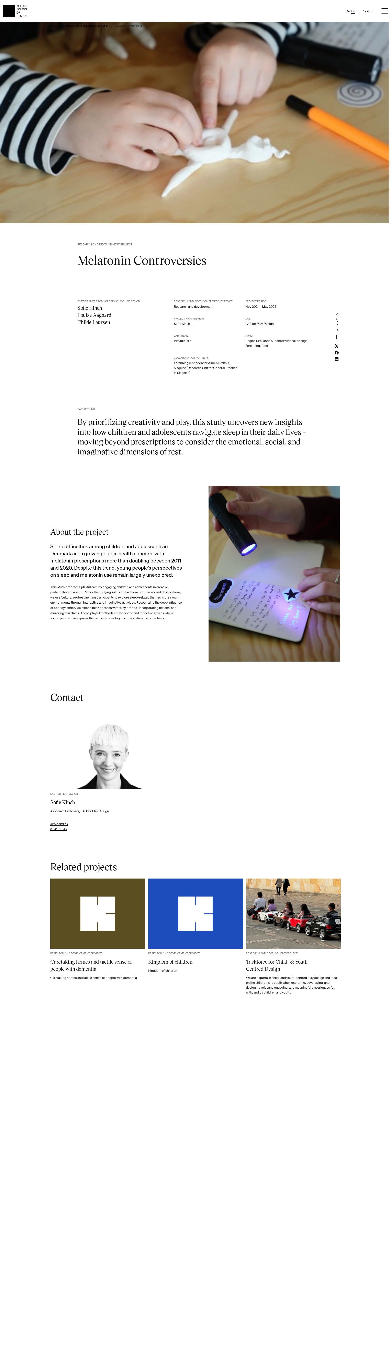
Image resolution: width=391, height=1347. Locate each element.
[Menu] (384, 11)
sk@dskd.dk (59, 824)
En (353, 11)
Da (348, 11)
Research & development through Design (86, 26)
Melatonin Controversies (128, 26)
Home (53, 26)
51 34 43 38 (58, 829)
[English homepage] (15, 11)
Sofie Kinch (62, 802)
